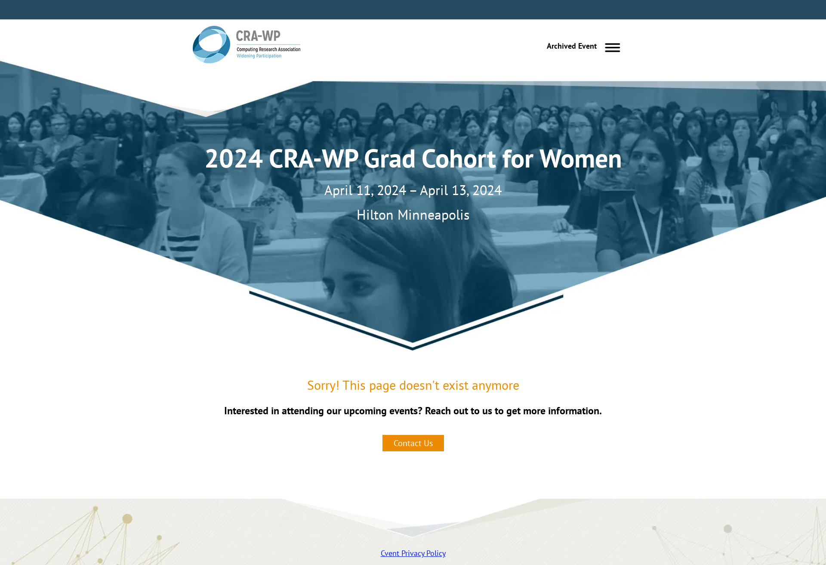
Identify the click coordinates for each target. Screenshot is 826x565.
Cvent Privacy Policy (413, 553)
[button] (581, 46)
